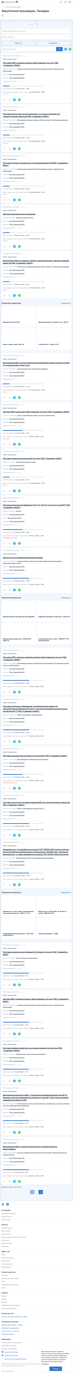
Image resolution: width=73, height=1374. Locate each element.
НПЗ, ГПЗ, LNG (6, 1231)
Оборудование (6, 1219)
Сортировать (53, 43)
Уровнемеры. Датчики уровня (32, 715)
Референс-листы (6, 1216)
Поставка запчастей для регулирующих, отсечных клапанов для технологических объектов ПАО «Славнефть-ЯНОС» (31, 115)
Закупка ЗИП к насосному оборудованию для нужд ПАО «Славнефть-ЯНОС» (36, 412)
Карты (3, 1287)
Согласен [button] (56, 1369)
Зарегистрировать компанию (10, 1331)
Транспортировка (6, 1264)
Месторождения (6, 1243)
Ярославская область (15, 518)
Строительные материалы (61, 267)
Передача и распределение (10, 1278)
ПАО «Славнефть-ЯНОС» (17, 78)
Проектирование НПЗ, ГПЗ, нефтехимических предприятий (34, 858)
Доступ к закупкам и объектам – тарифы (14, 1316)
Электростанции (6, 1228)
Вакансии (4, 1302)
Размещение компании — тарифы (12, 1325)
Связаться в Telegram (11, 1352)
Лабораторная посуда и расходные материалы (31, 1054)
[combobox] (36, 31)
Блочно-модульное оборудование (27, 958)
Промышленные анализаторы (38, 759)
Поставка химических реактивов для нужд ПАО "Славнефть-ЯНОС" (32, 458)
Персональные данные (8, 1345)
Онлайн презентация (11, 1355)
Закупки (4, 1299)
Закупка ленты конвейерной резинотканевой (23, 557)
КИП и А (19, 715)
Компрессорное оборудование (27, 69)
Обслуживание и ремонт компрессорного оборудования (35, 663)
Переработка (5, 1261)
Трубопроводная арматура (59, 120)
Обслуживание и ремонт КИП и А (33, 808)
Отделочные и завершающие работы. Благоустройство (34, 267)
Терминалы (5, 1246)
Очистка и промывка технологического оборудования (34, 1152)
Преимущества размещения (10, 1328)
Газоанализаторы (22, 759)
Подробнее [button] (45, 1364)
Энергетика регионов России (10, 1305)
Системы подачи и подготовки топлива (29, 561)
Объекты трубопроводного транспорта (13, 1237)
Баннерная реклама (7, 1334)
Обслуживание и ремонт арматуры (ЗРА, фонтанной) (34, 120)
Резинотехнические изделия (12, 563)
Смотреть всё (65, 303)
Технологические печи (24, 369)
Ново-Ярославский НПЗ (16, 74)
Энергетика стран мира (8, 1308)
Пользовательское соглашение (11, 1342)
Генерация (4, 1275)
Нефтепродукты (6, 1267)
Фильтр (17, 43)
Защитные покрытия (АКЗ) (24, 217)
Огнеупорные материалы (40, 369)
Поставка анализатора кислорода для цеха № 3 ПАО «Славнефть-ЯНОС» (35, 756)
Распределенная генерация (10, 1284)
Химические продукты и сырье (26, 462)
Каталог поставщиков (8, 1213)
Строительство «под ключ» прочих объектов (31, 1103)
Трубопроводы (6, 1234)
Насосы (19, 415)
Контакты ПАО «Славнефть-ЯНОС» (15, 1359)
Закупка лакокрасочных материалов (19, 214)
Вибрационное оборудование (52, 561)
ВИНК (3, 1254)
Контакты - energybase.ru (9, 1348)
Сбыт (3, 1281)
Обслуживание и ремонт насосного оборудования (39, 415)
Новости (4, 1296)
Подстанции (5, 1240)
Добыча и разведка (7, 1258)
